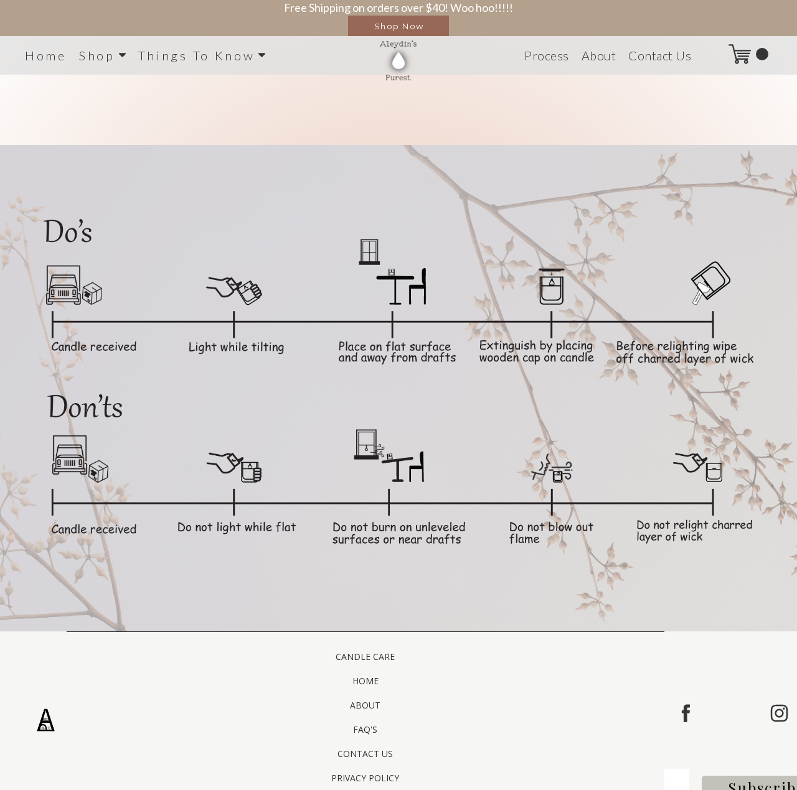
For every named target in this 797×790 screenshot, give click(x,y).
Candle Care (365, 656)
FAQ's (365, 729)
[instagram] (779, 713)
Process (546, 55)
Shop (97, 55)
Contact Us (659, 55)
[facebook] (686, 713)
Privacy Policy (365, 778)
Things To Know (196, 55)
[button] (398, 26)
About (599, 55)
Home (46, 55)
